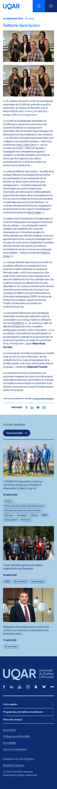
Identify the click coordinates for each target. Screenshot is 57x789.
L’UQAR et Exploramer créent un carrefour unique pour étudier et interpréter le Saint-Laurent (23, 484)
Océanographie (11, 519)
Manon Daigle (34, 212)
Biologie (8, 501)
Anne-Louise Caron (26, 144)
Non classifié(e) (20, 581)
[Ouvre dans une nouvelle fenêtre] (26, 407)
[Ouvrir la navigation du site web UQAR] (51, 6)
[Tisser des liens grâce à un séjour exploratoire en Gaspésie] (28, 543)
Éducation (9, 515)
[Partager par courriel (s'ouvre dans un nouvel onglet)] (44, 407)
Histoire (34, 515)
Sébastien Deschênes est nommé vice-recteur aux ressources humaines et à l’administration (26, 630)
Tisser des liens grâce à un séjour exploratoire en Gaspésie (23, 566)
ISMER (44, 515)
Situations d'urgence (13, 765)
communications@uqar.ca (43, 398)
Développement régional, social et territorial (22, 510)
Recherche (26, 519)
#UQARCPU (17, 323)
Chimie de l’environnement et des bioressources (24, 506)
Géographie (22, 515)
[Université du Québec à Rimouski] (11, 6)
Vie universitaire (11, 646)
